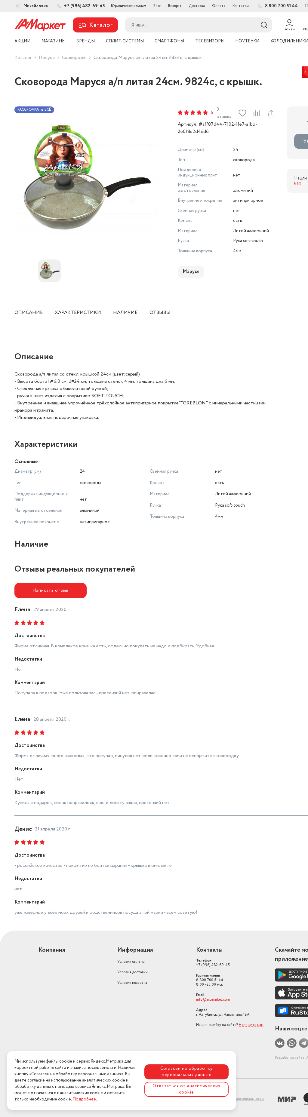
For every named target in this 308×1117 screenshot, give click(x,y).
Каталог (23, 57)
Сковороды (74, 57)
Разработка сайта (289, 1057)
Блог (157, 5)
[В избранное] (242, 113)
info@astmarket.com (213, 999)
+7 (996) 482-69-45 (213, 962)
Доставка (197, 5)
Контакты (241, 5)
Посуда (47, 57)
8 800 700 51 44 (209, 980)
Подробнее (84, 1099)
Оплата (218, 5)
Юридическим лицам (128, 5)
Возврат (175, 5)
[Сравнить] (256, 113)
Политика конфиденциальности (237, 1098)
